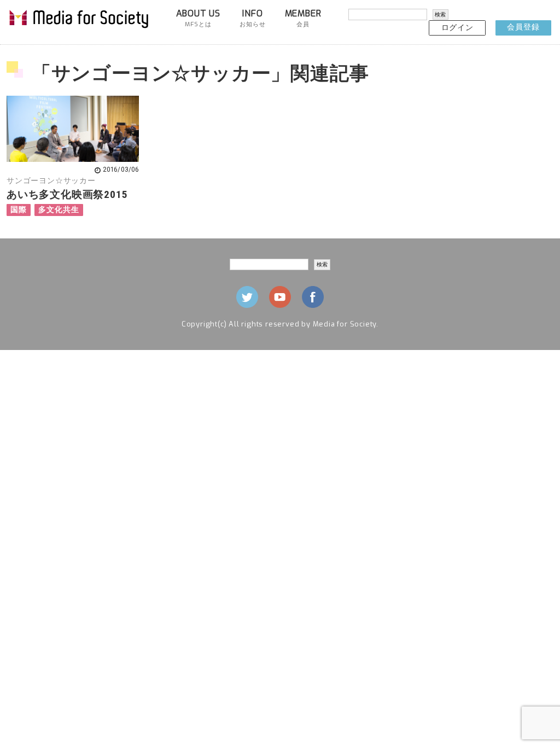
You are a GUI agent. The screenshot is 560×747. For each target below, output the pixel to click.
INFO (252, 18)
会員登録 (523, 27)
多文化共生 (58, 209)
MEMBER (303, 18)
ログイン (457, 27)
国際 (18, 209)
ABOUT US (198, 18)
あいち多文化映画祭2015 (67, 194)
